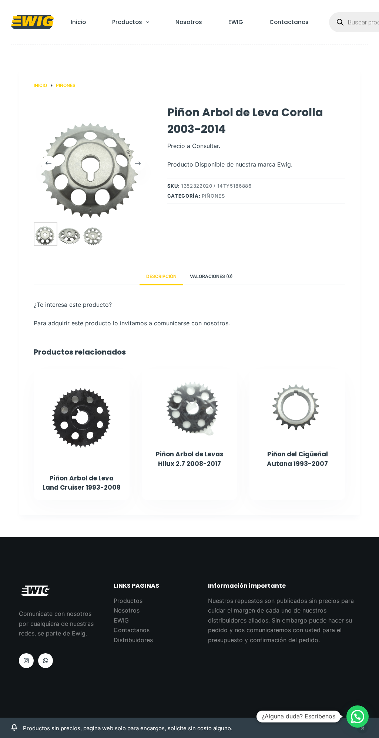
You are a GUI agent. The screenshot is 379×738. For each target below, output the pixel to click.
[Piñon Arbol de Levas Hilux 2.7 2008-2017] (190, 404)
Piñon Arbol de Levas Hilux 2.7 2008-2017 (190, 459)
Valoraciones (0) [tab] (211, 276)
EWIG (235, 22)
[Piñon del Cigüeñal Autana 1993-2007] (297, 404)
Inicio (78, 22)
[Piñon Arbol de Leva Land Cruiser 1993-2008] (82, 416)
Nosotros (188, 22)
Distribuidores (133, 640)
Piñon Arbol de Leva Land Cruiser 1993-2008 (82, 483)
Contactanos (289, 22)
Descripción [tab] (161, 276)
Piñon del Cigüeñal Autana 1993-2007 (297, 459)
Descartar (362, 728)
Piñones (213, 196)
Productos (127, 22)
